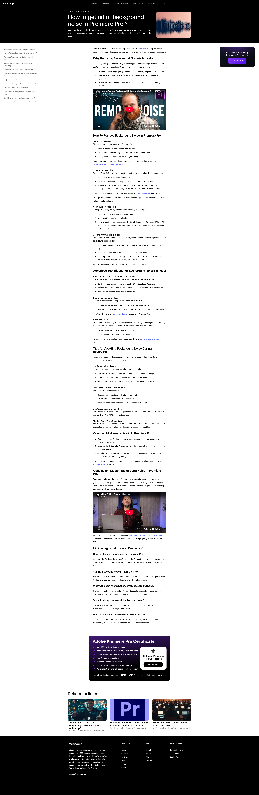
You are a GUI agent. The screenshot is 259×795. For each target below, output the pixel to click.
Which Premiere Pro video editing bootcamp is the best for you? (129, 724)
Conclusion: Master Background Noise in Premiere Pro (21, 75)
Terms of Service (176, 750)
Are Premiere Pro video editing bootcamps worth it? (170, 724)
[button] (94, 3)
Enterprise (151, 3)
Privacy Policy (175, 754)
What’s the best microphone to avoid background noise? (20, 93)
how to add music (121, 314)
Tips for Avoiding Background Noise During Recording (18, 64)
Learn (123, 761)
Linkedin (149, 750)
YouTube (149, 761)
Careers (124, 764)
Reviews (106, 3)
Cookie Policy (175, 757)
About (123, 750)
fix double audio (100, 464)
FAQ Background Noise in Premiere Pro (17, 80)
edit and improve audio (150, 339)
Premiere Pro (82, 12)
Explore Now (237, 61)
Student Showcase (121, 3)
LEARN (70, 12)
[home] (8, 3)
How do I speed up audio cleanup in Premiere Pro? (21, 102)
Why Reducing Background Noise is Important (19, 49)
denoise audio (144, 193)
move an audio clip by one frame (108, 164)
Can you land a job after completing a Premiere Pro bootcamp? (83, 725)
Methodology (138, 3)
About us (164, 3)
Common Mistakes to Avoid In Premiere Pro (18, 69)
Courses (95, 3)
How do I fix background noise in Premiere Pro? (20, 84)
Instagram (149, 754)
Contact (124, 767)
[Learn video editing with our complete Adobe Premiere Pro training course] (129, 658)
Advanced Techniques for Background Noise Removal (19, 58)
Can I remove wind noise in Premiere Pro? (18, 88)
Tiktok (148, 757)
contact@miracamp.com (78, 774)
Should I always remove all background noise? (19, 98)
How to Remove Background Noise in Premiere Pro (21, 53)
